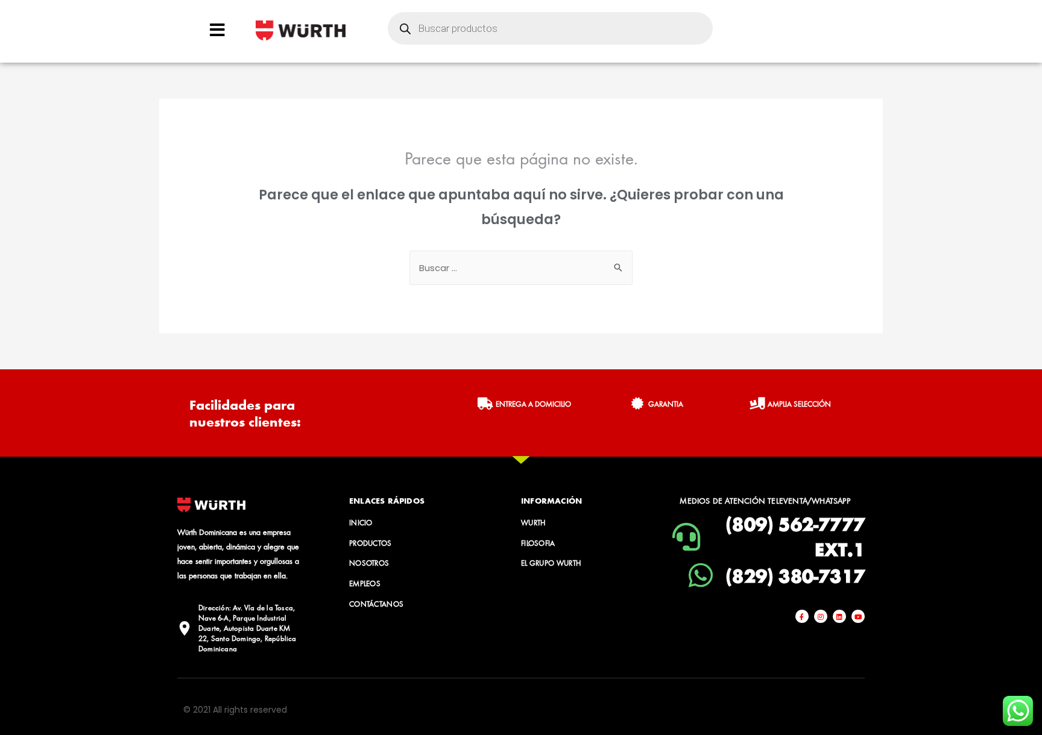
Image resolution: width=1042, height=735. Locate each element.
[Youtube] (858, 616)
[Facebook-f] (802, 616)
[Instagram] (820, 616)
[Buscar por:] (521, 267)
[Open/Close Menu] (217, 29)
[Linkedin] (839, 616)
